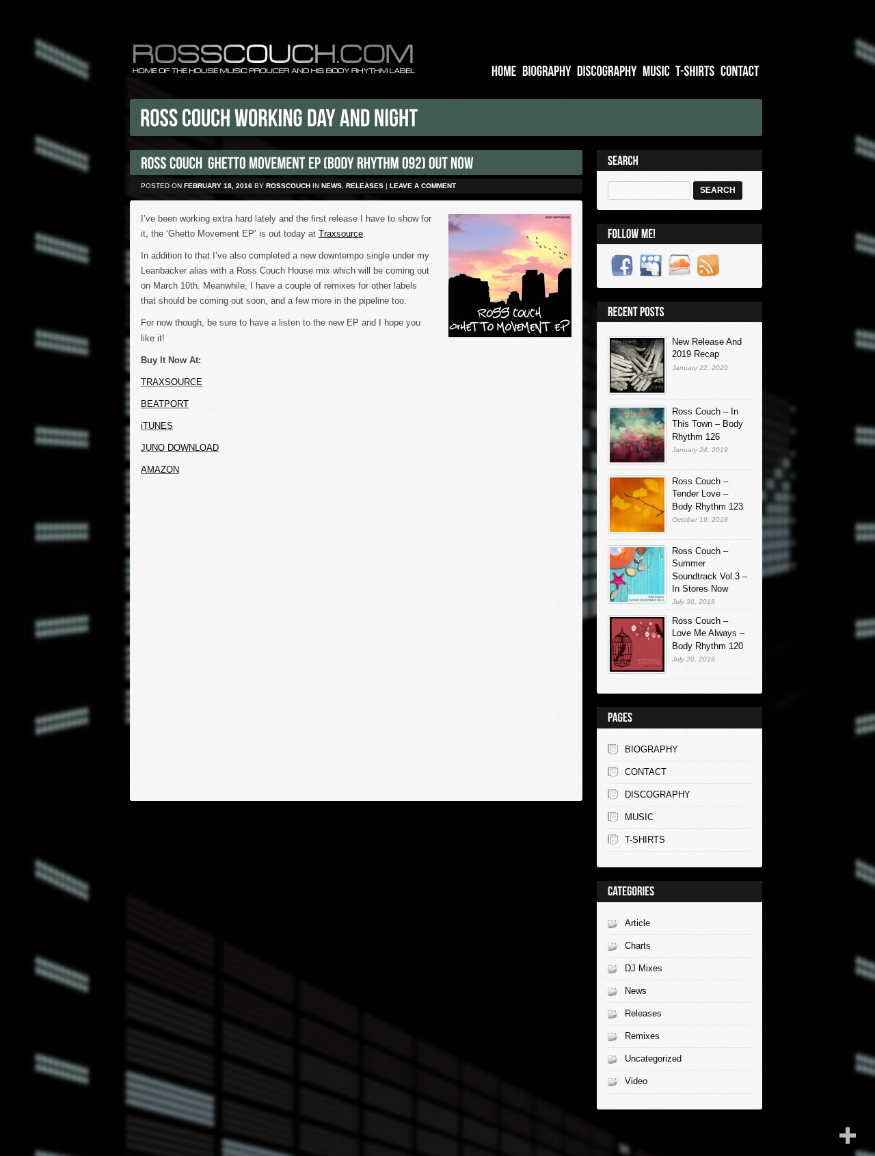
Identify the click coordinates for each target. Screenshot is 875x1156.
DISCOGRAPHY (657, 794)
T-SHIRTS (645, 840)
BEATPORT (165, 404)
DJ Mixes (643, 968)
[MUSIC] (656, 71)
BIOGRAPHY (651, 749)
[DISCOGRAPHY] (607, 71)
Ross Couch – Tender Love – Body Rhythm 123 (707, 493)
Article (637, 923)
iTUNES (157, 426)
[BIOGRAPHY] (547, 71)
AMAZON (160, 469)
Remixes (642, 1036)
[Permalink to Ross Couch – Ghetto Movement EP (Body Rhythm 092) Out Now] (307, 162)
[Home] (504, 71)
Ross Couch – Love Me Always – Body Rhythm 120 (708, 633)
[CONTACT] (740, 71)
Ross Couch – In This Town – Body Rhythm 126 (707, 423)
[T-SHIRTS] (695, 71)
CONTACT (646, 772)
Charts (638, 946)
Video (636, 1081)
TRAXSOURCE (171, 382)
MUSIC (639, 817)
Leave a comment (423, 185)
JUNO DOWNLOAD (180, 448)
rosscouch (288, 185)
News (331, 185)
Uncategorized (653, 1058)
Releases (364, 185)
